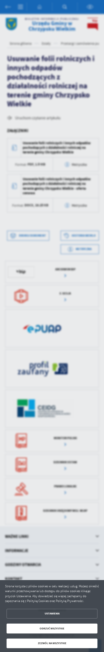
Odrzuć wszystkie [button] (52, 628)
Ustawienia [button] (52, 613)
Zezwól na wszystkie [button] (52, 643)
